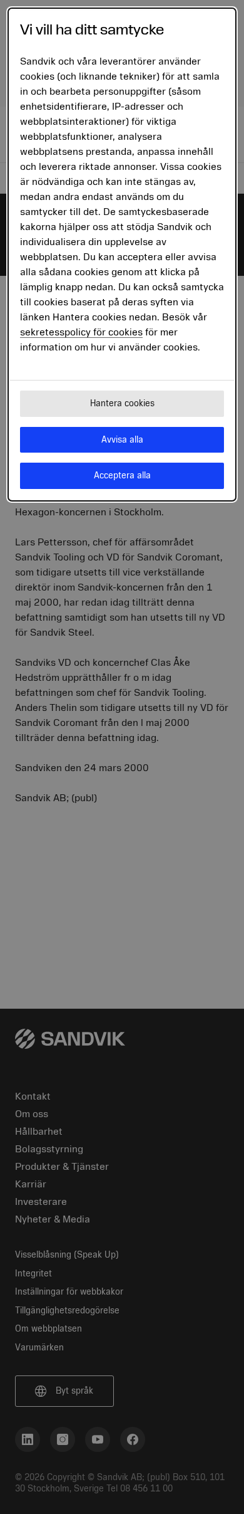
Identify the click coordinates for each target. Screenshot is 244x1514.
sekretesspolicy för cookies (81, 332)
